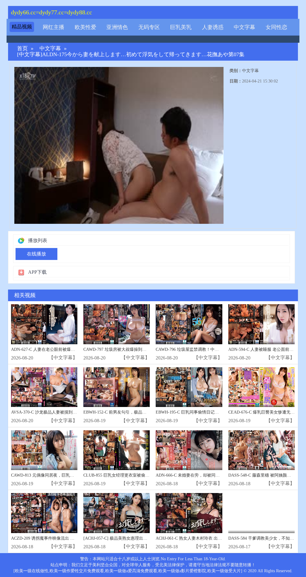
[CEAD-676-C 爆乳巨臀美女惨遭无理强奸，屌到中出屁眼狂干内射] (261, 387)
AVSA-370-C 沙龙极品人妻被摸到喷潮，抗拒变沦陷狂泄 (62, 412)
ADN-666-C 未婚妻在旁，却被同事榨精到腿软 (198, 475)
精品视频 (22, 27)
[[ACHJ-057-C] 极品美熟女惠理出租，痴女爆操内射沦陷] (116, 513)
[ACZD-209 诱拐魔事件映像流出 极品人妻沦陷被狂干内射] (44, 513)
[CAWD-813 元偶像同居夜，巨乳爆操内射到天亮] (44, 450)
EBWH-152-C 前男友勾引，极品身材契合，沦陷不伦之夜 (135, 412)
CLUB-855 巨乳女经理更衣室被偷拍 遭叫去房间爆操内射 (135, 475)
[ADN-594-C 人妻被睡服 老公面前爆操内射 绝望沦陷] (261, 324)
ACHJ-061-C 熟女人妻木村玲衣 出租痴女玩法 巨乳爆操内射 (210, 538)
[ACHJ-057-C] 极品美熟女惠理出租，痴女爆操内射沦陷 (134, 538)
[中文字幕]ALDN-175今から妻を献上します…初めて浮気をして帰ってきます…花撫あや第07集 (130, 54)
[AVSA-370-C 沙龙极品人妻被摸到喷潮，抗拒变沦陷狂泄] (44, 387)
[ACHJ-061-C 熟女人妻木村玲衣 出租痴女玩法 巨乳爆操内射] (189, 513)
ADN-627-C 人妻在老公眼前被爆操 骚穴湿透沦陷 (56, 349)
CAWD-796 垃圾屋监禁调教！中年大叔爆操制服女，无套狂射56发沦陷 (221, 349)
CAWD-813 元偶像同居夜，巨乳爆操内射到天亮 (55, 475)
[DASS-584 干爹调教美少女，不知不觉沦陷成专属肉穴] (261, 513)
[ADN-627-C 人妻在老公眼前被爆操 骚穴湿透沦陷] (44, 324)
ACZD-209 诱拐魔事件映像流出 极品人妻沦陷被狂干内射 (63, 538)
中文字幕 (244, 27)
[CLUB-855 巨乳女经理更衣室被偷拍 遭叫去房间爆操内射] (116, 450)
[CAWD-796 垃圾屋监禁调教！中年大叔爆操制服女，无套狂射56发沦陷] (189, 324)
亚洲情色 (117, 27)
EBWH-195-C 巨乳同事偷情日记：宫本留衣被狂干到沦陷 (208, 412)
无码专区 (149, 27)
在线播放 (36, 253)
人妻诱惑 (213, 27)
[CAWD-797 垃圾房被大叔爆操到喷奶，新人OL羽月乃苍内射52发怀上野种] (116, 324)
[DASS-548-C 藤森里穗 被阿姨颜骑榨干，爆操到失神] (261, 450)
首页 (22, 48)
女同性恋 (276, 27)
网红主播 (53, 27)
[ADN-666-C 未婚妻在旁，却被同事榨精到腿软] (189, 450)
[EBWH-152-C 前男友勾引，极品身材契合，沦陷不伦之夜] (116, 387)
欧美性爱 (85, 27)
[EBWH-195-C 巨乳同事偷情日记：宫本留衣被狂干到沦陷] (189, 387)
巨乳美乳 (181, 27)
